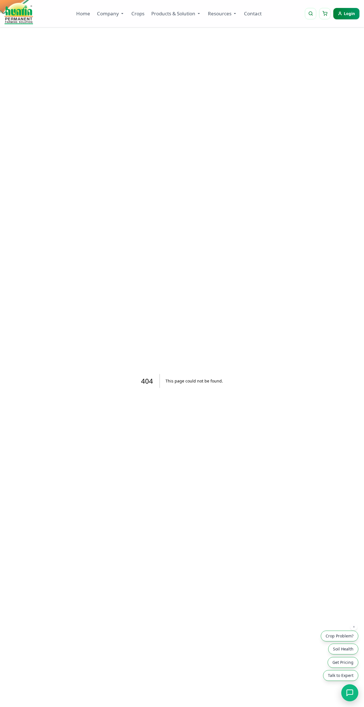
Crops (137, 13)
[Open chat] (349, 692)
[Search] (310, 13)
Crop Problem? (339, 636)
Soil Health (343, 649)
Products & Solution (173, 13)
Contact (253, 13)
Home (83, 13)
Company (108, 13)
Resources (219, 13)
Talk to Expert (340, 675)
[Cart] (324, 13)
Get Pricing (342, 662)
